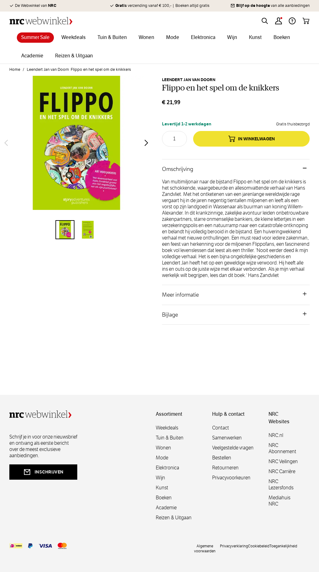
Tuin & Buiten (169, 437)
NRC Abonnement (282, 448)
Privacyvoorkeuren (231, 477)
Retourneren (225, 467)
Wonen (163, 447)
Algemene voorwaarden (205, 548)
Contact (220, 427)
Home (14, 69)
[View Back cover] (87, 229)
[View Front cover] (64, 229)
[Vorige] (6, 143)
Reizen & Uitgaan (174, 517)
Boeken (164, 497)
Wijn (160, 477)
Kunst (162, 487)
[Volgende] (146, 143)
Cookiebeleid (258, 545)
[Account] (278, 21)
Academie (166, 507)
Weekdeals (167, 427)
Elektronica (167, 467)
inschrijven (49, 472)
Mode (162, 457)
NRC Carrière (282, 471)
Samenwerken (227, 437)
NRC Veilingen (283, 461)
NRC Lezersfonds (281, 484)
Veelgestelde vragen (233, 447)
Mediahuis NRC (279, 500)
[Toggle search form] (265, 21)
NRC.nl (276, 435)
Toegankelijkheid (283, 545)
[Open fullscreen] (76, 143)
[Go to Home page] (41, 21)
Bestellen (221, 457)
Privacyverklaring (234, 545)
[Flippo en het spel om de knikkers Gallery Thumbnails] (76, 229)
